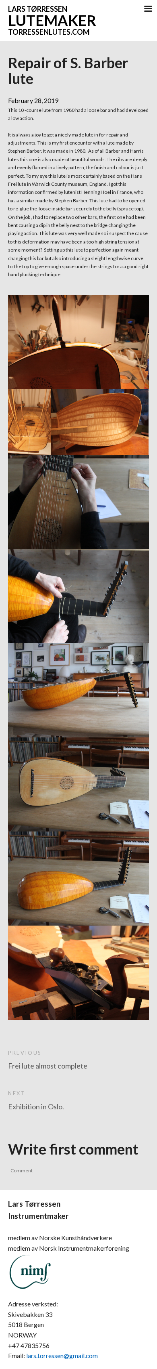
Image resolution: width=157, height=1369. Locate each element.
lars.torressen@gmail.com (62, 1355)
